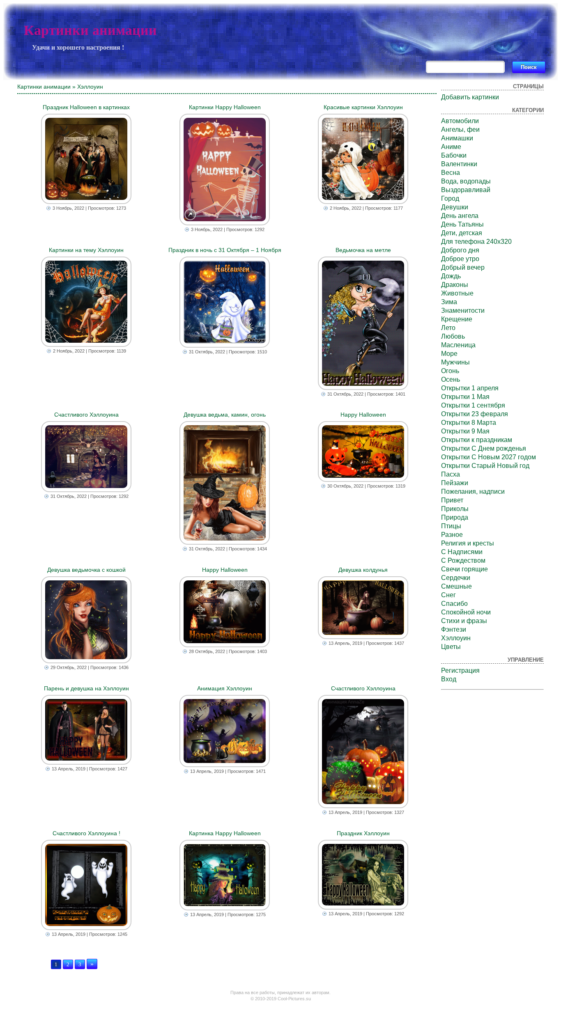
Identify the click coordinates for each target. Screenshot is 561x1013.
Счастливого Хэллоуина (86, 414)
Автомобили (460, 120)
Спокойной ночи (466, 612)
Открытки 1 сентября (473, 405)
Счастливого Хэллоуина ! (86, 833)
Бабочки (454, 155)
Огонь (450, 370)
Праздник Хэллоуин (363, 833)
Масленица (458, 344)
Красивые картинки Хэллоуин (363, 107)
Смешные (456, 586)
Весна (450, 172)
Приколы (455, 508)
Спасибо (454, 603)
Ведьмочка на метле (363, 250)
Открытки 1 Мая (465, 396)
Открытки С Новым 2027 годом (488, 457)
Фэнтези (453, 629)
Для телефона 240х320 (476, 241)
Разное (452, 534)
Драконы (454, 284)
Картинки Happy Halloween (225, 107)
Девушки (454, 207)
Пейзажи (454, 482)
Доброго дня (460, 250)
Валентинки (459, 163)
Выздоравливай (465, 189)
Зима (449, 301)
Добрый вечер (463, 267)
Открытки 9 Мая (465, 431)
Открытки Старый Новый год (485, 465)
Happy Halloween (363, 414)
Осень (450, 379)
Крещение (456, 319)
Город (450, 198)
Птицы (451, 526)
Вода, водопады (466, 181)
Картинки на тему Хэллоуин (86, 250)
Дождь (451, 276)
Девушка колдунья (363, 569)
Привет (452, 500)
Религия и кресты (467, 543)
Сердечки (455, 577)
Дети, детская (461, 232)
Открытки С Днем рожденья (483, 448)
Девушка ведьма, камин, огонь (225, 414)
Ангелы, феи (460, 129)
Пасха (450, 474)
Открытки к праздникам (476, 439)
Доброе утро (460, 258)
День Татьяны (462, 224)
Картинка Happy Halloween (225, 833)
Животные (457, 293)
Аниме (451, 146)
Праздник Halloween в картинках (86, 107)
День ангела (459, 215)
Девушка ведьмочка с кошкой (86, 569)
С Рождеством (463, 560)
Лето (448, 327)
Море (449, 353)
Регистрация (460, 670)
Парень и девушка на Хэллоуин (86, 688)
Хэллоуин (456, 638)
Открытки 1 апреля (470, 388)
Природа (454, 517)
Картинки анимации (90, 30)
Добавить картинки (470, 97)
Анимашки (457, 138)
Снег (448, 594)
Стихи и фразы (464, 620)
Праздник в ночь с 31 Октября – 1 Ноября (224, 250)
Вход (448, 679)
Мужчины (455, 362)
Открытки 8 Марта (468, 422)
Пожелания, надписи (473, 491)
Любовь (453, 336)
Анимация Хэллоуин (224, 688)
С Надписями (462, 551)
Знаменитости (463, 310)
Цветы (451, 646)
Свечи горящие (464, 569)
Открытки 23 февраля (474, 413)
